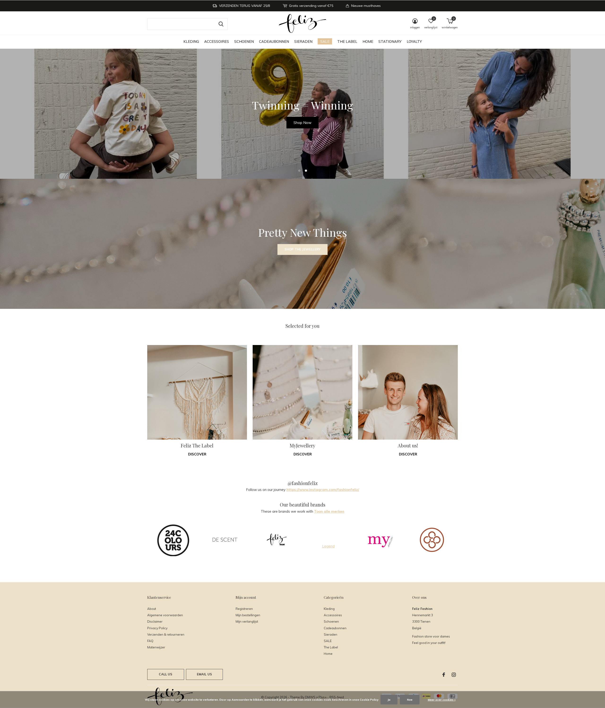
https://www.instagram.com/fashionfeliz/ (322, 489)
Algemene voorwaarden (165, 615)
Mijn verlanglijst (247, 621)
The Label (347, 41)
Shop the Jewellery (302, 249)
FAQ (150, 641)
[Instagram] (454, 674)
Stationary (390, 41)
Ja (389, 699)
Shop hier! (302, 122)
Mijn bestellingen (248, 615)
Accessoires (216, 41)
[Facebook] (443, 674)
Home (368, 41)
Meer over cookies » (442, 699)
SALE (324, 41)
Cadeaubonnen (274, 41)
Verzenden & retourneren (165, 634)
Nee (409, 699)
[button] (299, 170)
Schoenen (244, 41)
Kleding (191, 41)
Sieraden (303, 41)
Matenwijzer (156, 647)
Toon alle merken (329, 511)
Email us (204, 674)
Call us (165, 674)
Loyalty (414, 41)
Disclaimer (155, 621)
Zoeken (221, 24)
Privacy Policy (157, 628)
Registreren (244, 609)
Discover (197, 454)
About (151, 609)
